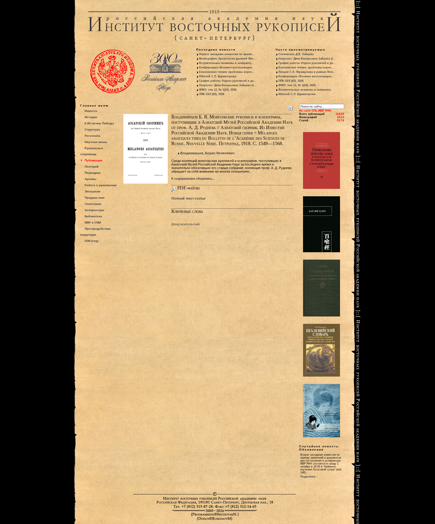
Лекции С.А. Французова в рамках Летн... (307, 71)
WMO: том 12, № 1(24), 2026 (217, 89)
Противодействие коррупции (95, 231)
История (91, 117)
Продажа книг (95, 197)
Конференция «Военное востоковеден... (226, 67)
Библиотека (93, 216)
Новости (91, 110)
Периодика (93, 172)
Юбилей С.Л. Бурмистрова (217, 76)
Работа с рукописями (101, 185)
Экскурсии (92, 191)
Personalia (92, 135)
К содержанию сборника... (192, 178)
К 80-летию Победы (99, 123)
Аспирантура (94, 210)
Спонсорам (93, 203)
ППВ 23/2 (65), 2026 (211, 94)
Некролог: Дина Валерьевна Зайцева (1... (228, 85)
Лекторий (92, 166)
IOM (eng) (91, 240)
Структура (92, 129)
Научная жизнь (96, 142)
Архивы (90, 179)
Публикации (93, 160)
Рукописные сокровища (91, 151)
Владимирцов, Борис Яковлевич (207, 153)
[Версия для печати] (290, 107)
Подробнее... (309, 476)
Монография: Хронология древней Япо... (227, 58)
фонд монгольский (185, 224)
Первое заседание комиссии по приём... (226, 54)
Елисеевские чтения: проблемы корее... (226, 71)
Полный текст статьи (188, 198)
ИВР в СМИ (93, 222)
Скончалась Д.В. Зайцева (296, 54)
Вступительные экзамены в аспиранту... (226, 63)
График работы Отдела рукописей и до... (228, 80)
